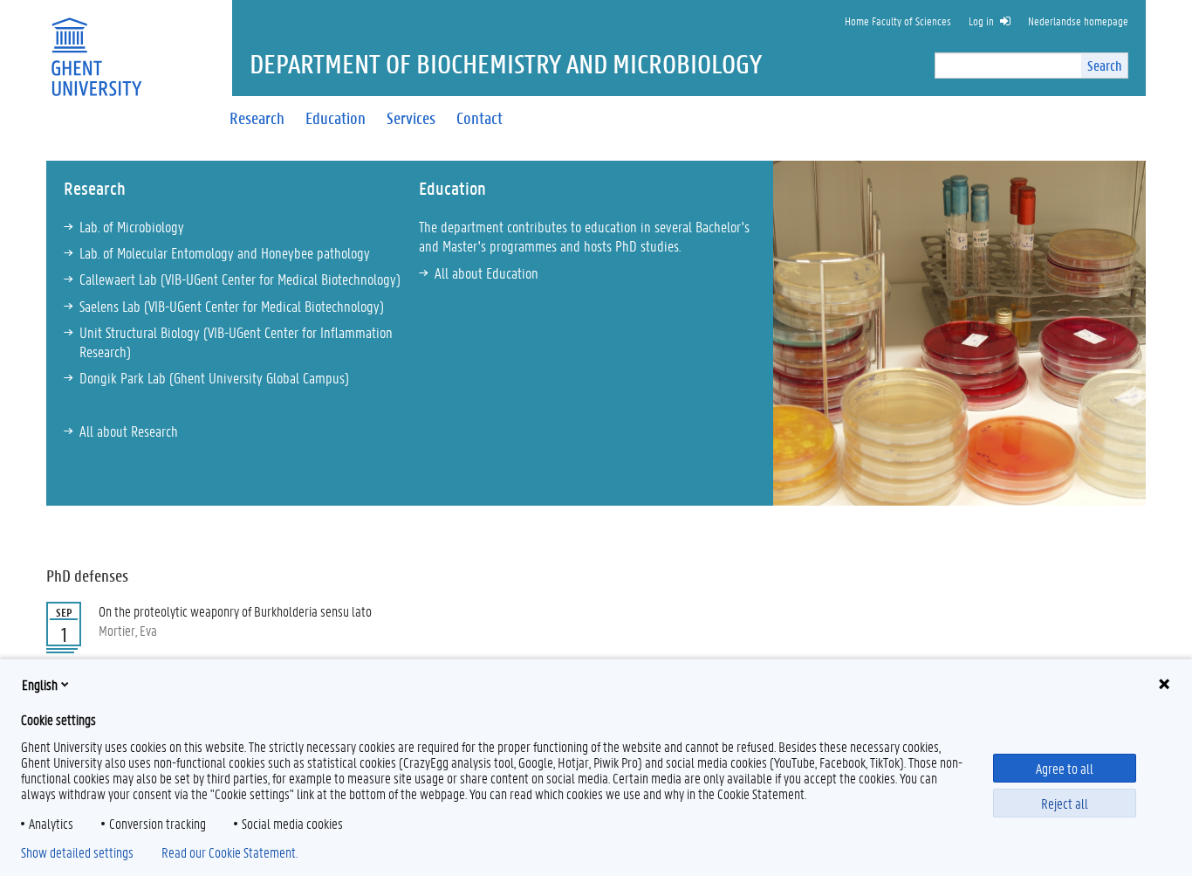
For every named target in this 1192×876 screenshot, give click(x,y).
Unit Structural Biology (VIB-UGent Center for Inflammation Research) (236, 341)
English (40, 684)
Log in (981, 20)
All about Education (486, 272)
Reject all (1064, 803)
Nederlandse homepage (1078, 20)
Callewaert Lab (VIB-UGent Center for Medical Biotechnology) (240, 278)
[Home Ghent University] (96, 46)
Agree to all (1064, 768)
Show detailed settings (77, 852)
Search (1104, 65)
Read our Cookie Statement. (229, 852)
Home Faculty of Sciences (898, 20)
